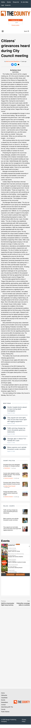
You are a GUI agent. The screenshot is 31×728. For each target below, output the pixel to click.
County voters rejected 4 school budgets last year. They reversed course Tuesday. (11, 474)
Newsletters (4, 702)
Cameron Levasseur (8, 478)
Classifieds (4, 697)
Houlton (9, 2)
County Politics (9, 460)
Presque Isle (16, 2)
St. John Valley (24, 2)
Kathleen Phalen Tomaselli (9, 486)
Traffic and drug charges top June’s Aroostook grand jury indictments (16, 430)
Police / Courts (9, 506)
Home (3, 693)
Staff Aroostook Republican (12, 61)
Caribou (3, 2)
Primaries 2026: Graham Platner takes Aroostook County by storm (11, 483)
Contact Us (8, 5)
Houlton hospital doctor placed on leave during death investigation (17, 409)
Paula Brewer (7, 468)
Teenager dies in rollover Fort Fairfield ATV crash (16, 440)
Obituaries (4, 695)
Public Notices (5, 711)
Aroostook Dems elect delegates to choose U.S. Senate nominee (11, 465)
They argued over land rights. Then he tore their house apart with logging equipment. (17, 419)
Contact (3, 704)
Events (3, 700)
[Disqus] (15, 629)
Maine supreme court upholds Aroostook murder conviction (16, 448)
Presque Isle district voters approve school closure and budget (10, 493)
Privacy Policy (24, 720)
